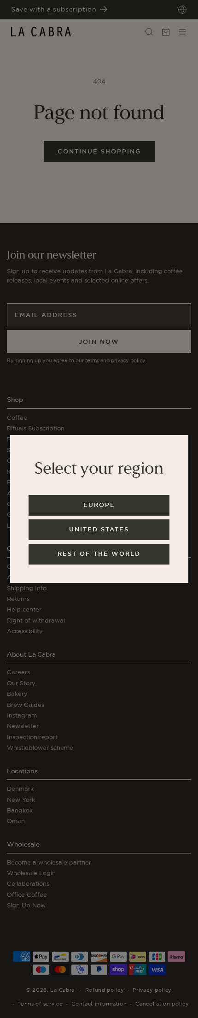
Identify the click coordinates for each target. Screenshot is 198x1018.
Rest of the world (99, 554)
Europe (99, 505)
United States (99, 529)
